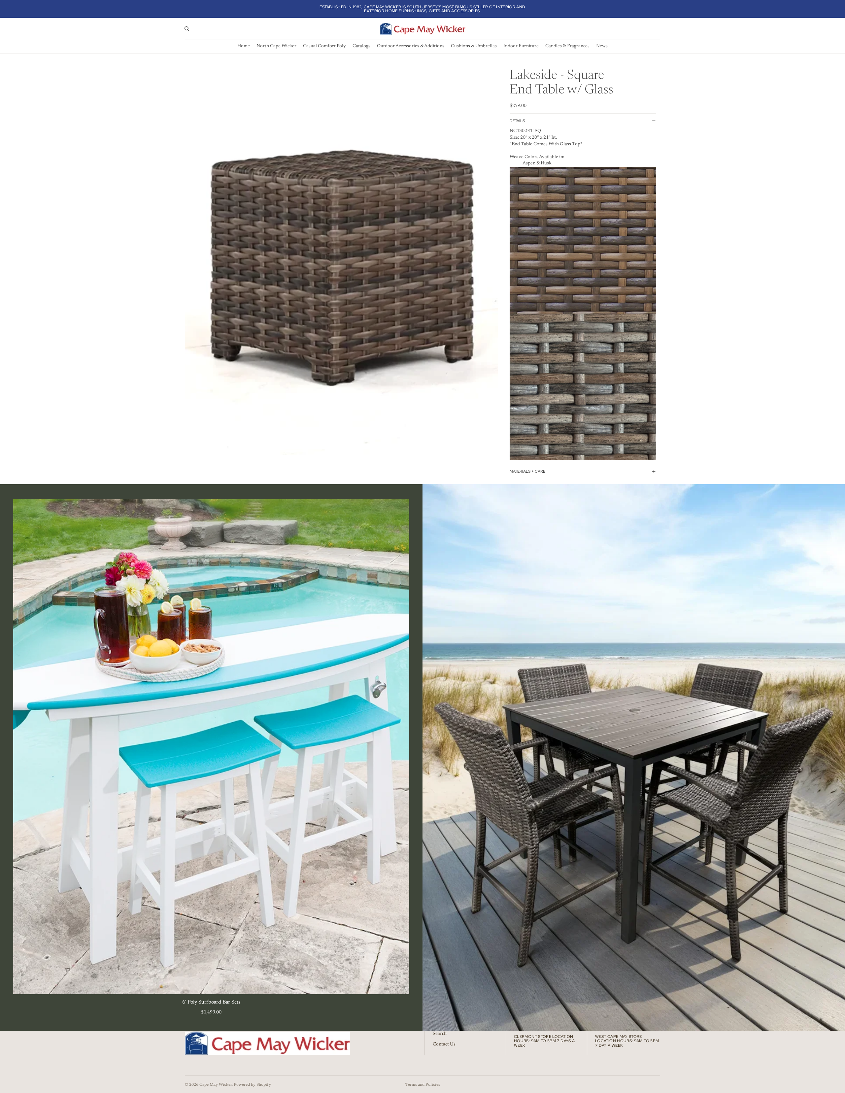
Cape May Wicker (215, 1085)
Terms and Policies (422, 1085)
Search (440, 1034)
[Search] (187, 28)
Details (517, 120)
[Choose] (399, 984)
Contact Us (444, 1044)
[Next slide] (399, 746)
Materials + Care (527, 471)
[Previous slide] (23, 746)
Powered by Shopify (252, 1085)
